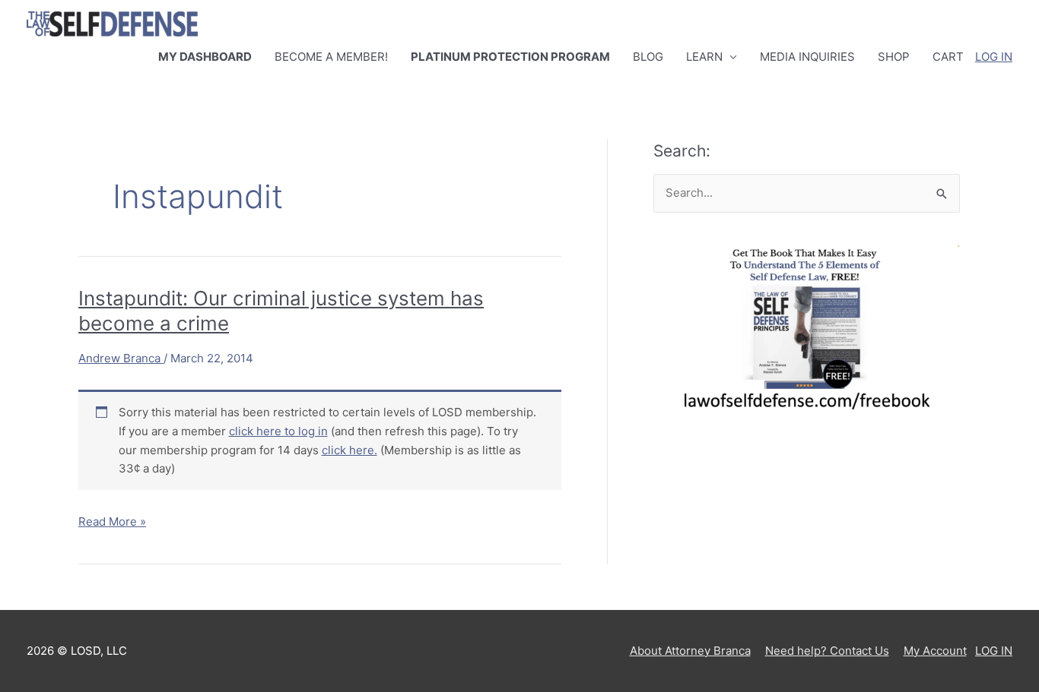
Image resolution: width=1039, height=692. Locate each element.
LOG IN (993, 56)
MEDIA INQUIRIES (807, 56)
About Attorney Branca (690, 650)
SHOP (894, 56)
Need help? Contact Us (827, 650)
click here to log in (278, 431)
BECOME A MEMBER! (331, 56)
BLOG (648, 56)
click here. (349, 450)
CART (948, 56)
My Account (935, 650)
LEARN (704, 56)
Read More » (112, 522)
